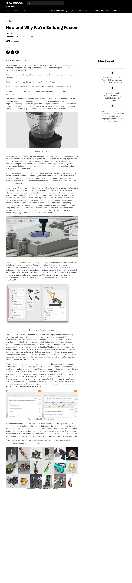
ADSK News (10, 7)
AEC (35, 10)
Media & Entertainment (81, 10)
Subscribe (117, 10)
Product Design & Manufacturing (54, 10)
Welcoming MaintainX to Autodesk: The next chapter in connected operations (112, 80)
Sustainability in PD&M (24, 36)
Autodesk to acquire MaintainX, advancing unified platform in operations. (112, 97)
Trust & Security (101, 10)
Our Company (12, 10)
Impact (25, 10)
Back (10, 21)
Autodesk (15, 41)
